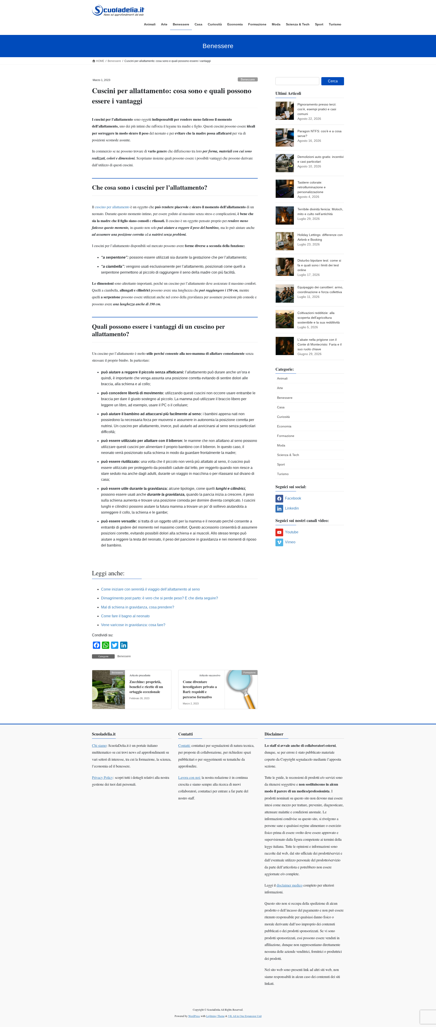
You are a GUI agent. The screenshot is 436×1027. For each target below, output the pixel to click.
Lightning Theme (215, 1016)
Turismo (283, 474)
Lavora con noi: (189, 777)
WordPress (194, 1016)
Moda (281, 445)
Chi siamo (99, 745)
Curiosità (283, 417)
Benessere (248, 79)
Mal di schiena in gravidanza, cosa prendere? (137, 607)
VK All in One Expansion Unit (245, 1016)
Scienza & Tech (288, 455)
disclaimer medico (289, 885)
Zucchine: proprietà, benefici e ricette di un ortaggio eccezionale (146, 686)
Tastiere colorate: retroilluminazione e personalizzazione (311, 187)
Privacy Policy (102, 777)
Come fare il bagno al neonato (125, 616)
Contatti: (184, 745)
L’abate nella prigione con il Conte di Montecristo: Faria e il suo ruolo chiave (319, 344)
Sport (281, 464)
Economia (284, 426)
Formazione (285, 436)
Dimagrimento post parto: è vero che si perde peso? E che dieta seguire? (159, 598)
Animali (282, 378)
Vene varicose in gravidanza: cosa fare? (133, 625)
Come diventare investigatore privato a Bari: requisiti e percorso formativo (200, 689)
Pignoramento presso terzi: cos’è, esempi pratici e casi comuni (316, 109)
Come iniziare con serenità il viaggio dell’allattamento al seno (150, 589)
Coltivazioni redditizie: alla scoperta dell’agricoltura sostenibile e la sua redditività (318, 317)
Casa (281, 407)
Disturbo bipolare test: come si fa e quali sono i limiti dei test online (319, 265)
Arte (280, 388)
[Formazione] (241, 687)
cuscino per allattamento (112, 206)
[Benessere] (108, 687)
